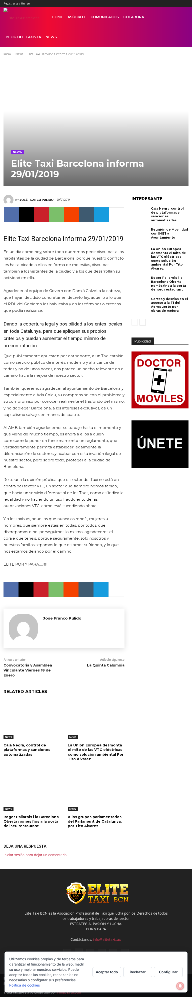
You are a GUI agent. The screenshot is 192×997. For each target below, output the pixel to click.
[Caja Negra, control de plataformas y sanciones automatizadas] (32, 719)
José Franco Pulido (37, 200)
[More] (116, 214)
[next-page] (143, 322)
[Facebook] (143, 3)
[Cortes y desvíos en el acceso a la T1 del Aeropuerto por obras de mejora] (140, 305)
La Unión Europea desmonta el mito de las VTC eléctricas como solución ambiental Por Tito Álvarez (96, 752)
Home (57, 17)
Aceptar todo (107, 972)
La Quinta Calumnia (105, 665)
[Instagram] (152, 3)
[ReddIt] (71, 214)
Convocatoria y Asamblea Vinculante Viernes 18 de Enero (28, 670)
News (51, 37)
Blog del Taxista (23, 37)
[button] (182, 17)
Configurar (168, 972)
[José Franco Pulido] (9, 200)
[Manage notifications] (180, 986)
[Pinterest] (160, 3)
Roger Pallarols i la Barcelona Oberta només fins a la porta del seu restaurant (31, 821)
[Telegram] (101, 214)
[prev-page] (135, 322)
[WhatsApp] (56, 214)
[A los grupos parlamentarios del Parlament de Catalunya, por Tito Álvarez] (96, 791)
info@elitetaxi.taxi (107, 939)
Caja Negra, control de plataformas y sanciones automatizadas (27, 749)
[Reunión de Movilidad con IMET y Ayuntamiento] (140, 235)
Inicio (7, 54)
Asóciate (77, 17)
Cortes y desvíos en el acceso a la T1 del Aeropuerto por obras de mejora (169, 305)
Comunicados (104, 17)
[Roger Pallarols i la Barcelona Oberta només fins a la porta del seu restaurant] (32, 791)
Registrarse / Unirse (17, 3)
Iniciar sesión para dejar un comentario (35, 855)
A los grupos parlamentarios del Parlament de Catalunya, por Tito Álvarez (95, 821)
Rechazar (138, 972)
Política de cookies (24, 985)
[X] (176, 3)
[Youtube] (184, 3)
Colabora (133, 17)
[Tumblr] (168, 3)
